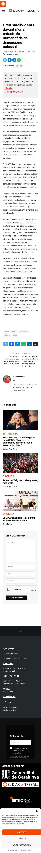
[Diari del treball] (22, 10)
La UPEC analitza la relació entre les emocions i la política (19, 519)
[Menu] (3, 10)
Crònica (8, 476)
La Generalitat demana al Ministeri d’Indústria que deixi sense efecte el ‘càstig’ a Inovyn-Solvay (30, 361)
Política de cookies (12, 850)
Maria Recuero (8, 52)
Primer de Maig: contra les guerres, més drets (20, 481)
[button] (3, 4)
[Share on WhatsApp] (19, 60)
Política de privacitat (10, 708)
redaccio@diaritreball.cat (14, 683)
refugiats (7, 335)
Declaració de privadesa (26, 850)
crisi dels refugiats (10, 331)
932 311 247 (8, 692)
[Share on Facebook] (10, 60)
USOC (15, 335)
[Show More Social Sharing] (24, 60)
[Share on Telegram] (14, 60)
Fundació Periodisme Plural (15, 658)
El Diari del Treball (11, 653)
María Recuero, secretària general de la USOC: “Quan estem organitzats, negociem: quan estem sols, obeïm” (20, 441)
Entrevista (10, 433)
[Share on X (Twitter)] (5, 60)
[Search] (37, 10)
